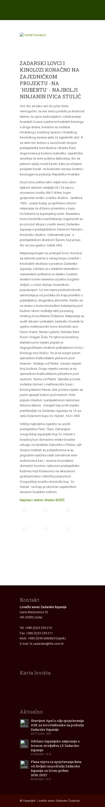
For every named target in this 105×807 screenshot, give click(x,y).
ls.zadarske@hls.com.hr (47, 644)
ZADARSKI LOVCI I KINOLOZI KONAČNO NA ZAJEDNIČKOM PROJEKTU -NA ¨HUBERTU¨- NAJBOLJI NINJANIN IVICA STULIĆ (50, 80)
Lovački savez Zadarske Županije (58, 800)
